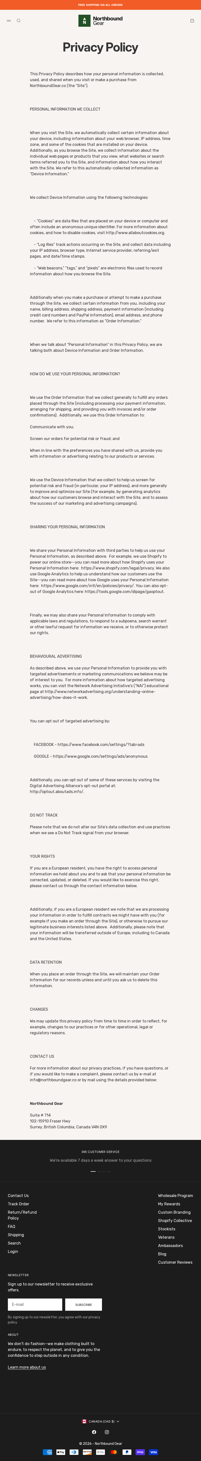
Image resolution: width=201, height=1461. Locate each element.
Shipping (16, 1235)
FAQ (11, 1226)
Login (13, 1251)
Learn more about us (27, 1367)
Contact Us (18, 1195)
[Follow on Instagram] (106, 1432)
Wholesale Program (175, 1195)
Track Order (18, 1204)
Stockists (166, 1229)
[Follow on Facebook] (94, 1432)
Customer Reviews (175, 1262)
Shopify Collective (175, 1220)
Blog (162, 1254)
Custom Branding (174, 1212)
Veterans (166, 1237)
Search (14, 1243)
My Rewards (169, 1204)
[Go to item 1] (93, 1171)
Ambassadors (170, 1245)
